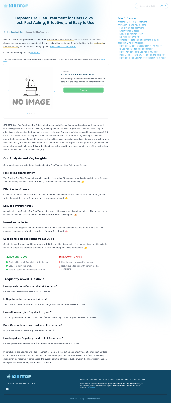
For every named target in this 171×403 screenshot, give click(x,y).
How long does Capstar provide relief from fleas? (142, 58)
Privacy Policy (108, 379)
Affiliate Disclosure (137, 379)
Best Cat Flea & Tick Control (63, 46)
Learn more (91, 387)
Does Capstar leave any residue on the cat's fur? (142, 55)
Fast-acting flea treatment (131, 28)
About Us (84, 379)
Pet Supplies (12, 32)
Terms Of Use (95, 379)
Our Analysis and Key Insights (132, 25)
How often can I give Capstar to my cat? (138, 52)
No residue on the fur (129, 37)
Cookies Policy (122, 379)
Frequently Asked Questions (131, 43)
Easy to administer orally (131, 34)
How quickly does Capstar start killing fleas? (140, 46)
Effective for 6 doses (129, 31)
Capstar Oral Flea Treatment (132, 22)
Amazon (83, 90)
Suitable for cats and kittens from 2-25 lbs (139, 40)
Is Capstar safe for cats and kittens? (136, 49)
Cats (21, 32)
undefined (35, 52)
